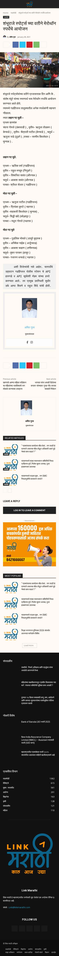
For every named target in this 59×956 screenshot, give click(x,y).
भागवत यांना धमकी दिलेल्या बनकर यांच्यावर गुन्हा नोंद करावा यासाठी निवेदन (43, 385)
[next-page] (10, 491)
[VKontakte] (44, 928)
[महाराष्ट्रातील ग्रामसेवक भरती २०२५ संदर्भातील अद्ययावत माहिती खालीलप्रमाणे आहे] (11, 756)
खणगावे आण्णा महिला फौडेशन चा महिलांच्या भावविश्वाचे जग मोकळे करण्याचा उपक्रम (14, 385)
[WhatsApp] (36, 45)
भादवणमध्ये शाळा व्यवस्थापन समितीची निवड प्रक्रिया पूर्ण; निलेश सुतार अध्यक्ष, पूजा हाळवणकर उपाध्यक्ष (37, 464)
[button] (5, 4)
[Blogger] (15, 928)
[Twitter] (23, 45)
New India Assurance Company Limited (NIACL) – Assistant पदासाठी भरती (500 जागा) (37, 740)
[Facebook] (16, 45)
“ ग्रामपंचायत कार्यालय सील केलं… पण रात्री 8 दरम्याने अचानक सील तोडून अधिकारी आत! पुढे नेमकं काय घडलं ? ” (38, 448)
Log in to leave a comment (29, 510)
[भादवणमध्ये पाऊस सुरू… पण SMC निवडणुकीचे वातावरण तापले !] (11, 480)
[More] (43, 45)
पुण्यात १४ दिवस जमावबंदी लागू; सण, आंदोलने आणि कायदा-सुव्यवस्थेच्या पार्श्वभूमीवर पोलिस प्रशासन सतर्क (37, 700)
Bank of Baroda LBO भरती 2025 (35, 722)
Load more (28, 645)
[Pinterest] (29, 45)
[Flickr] (29, 928)
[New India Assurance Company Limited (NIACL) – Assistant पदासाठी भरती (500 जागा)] (11, 741)
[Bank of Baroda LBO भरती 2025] (11, 726)
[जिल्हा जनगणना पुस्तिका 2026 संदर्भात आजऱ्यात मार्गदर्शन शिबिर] (11, 634)
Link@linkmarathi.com (19, 907)
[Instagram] (31, 342)
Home (5, 13)
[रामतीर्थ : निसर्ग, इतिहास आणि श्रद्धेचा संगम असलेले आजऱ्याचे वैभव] (11, 671)
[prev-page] (5, 491)
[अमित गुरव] (5, 36)
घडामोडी (13, 13)
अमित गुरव (12, 37)
